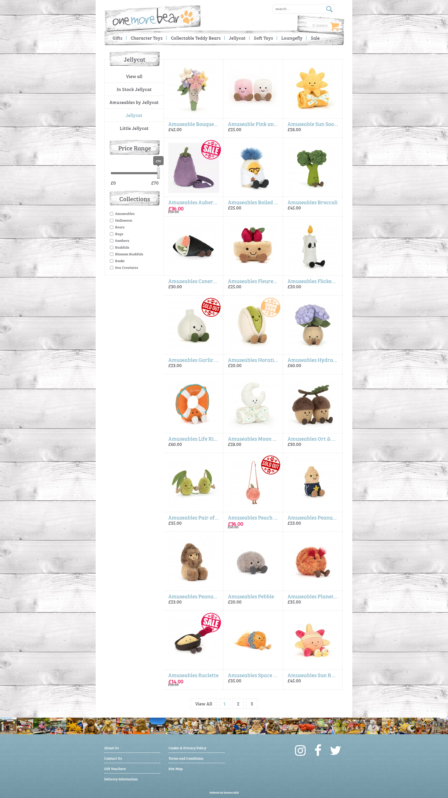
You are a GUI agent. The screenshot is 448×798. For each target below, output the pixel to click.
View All (203, 703)
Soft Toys (263, 37)
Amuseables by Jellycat (134, 102)
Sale (315, 37)
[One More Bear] (153, 17)
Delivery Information (121, 778)
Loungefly (292, 37)
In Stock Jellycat (134, 89)
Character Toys (147, 37)
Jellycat (237, 37)
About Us (111, 747)
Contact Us (113, 758)
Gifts (117, 37)
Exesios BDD (231, 792)
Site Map (176, 768)
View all (134, 76)
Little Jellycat (134, 127)
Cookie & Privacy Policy (187, 747)
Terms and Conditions (186, 758)
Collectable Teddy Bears (196, 37)
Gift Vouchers (115, 768)
